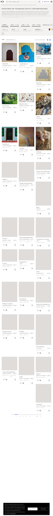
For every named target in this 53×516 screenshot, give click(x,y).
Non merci (43, 508)
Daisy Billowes (41, 406)
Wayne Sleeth (40, 306)
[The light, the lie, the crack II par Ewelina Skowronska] (26, 172)
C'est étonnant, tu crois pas (42, 239)
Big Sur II (38, 373)
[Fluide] (50, 40)
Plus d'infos (13, 513)
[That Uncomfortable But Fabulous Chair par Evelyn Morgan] (26, 226)
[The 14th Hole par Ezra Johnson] (9, 98)
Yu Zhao (38, 118)
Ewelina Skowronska (26, 185)
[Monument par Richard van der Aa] (43, 74)
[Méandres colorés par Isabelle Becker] (26, 97)
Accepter (32, 508)
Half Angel (38, 151)
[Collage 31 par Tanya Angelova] (9, 170)
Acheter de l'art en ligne (7, 4)
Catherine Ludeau (25, 300)
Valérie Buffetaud (25, 333)
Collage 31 (4, 179)
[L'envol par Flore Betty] (43, 259)
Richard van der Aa (8, 65)
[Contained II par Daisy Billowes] (43, 393)
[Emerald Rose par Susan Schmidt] (9, 134)
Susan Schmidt (7, 145)
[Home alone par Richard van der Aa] (9, 52)
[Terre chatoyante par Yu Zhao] (43, 329)
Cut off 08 (21, 148)
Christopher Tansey (8, 373)
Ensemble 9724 (22, 262)
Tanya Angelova (41, 58)
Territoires (21, 331)
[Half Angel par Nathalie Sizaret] (43, 138)
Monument (38, 83)
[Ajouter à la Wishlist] (3, 70)
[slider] (7, 26)
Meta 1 (38, 207)
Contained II (39, 404)
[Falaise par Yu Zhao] (43, 104)
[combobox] (10, 39)
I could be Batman (23, 63)
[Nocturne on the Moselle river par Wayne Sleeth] (43, 292)
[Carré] (47, 40)
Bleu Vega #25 (22, 299)
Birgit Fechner (24, 378)
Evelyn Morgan (24, 239)
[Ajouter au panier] (15, 70)
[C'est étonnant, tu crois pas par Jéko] (43, 227)
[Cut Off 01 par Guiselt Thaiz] (9, 227)
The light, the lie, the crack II (25, 183)
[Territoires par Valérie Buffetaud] (26, 322)
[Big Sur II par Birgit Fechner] (43, 364)
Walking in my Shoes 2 (7, 303)
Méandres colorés (23, 104)
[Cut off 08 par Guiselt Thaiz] (26, 137)
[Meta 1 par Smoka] (43, 194)
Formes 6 (4, 263)
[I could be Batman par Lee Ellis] (26, 52)
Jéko (37, 241)
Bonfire (21, 376)
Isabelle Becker (24, 105)
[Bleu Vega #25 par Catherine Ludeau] (26, 289)
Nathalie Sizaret (41, 153)
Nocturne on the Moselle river (43, 304)
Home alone (5, 63)
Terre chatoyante (40, 346)
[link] (39, 1)
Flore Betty (40, 273)
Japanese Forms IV (6, 331)
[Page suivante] (40, 416)
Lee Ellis (22, 65)
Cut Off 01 (4, 238)
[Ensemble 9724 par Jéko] (26, 254)
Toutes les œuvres (18, 4)
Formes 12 (38, 56)
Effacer (3, 33)
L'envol (38, 271)
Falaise (38, 116)
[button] (51, 1)
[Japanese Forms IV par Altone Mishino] (9, 322)
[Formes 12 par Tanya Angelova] (43, 49)
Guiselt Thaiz (23, 150)
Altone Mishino (41, 173)
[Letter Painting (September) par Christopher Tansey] (9, 363)
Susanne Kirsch (7, 305)
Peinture (25, 4)
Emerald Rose (5, 144)
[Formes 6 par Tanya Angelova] (9, 255)
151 (37, 416)
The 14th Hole (5, 105)
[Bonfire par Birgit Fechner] (26, 366)
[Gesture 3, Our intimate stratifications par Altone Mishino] (43, 166)
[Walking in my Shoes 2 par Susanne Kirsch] (9, 292)
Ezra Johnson (6, 107)
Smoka (38, 209)
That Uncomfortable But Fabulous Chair (28, 237)
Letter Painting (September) (8, 372)
